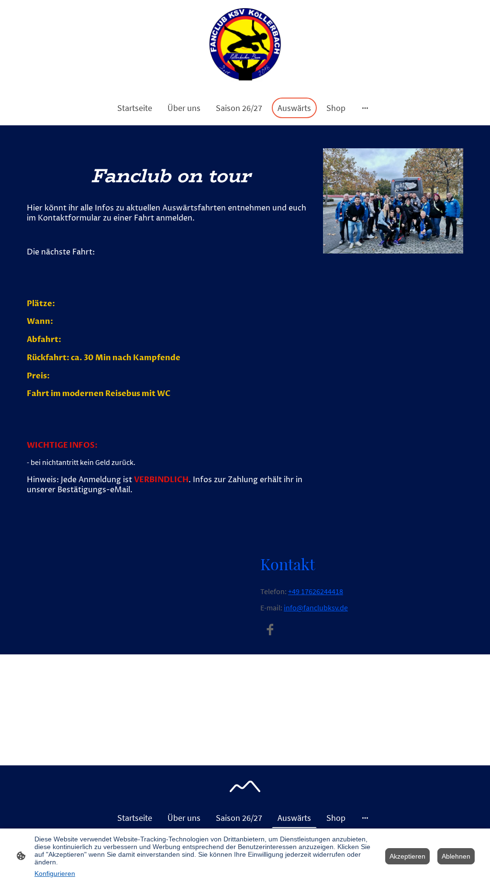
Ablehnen (456, 856)
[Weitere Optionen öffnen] (365, 108)
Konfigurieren (54, 873)
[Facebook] (270, 629)
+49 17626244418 (315, 591)
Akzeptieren (407, 856)
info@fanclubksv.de (316, 607)
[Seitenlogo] (245, 44)
